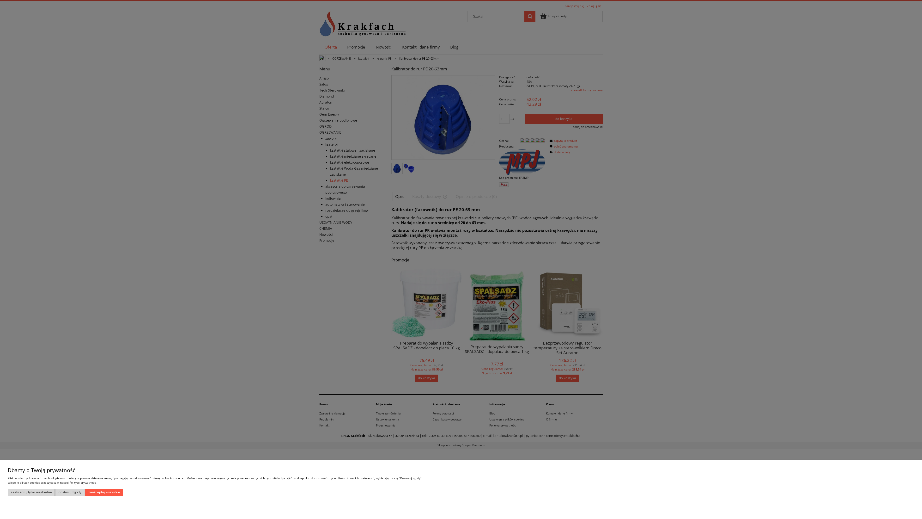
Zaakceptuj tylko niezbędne (31, 492)
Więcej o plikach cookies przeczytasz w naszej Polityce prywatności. (52, 483)
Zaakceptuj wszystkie (104, 492)
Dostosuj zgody (70, 492)
